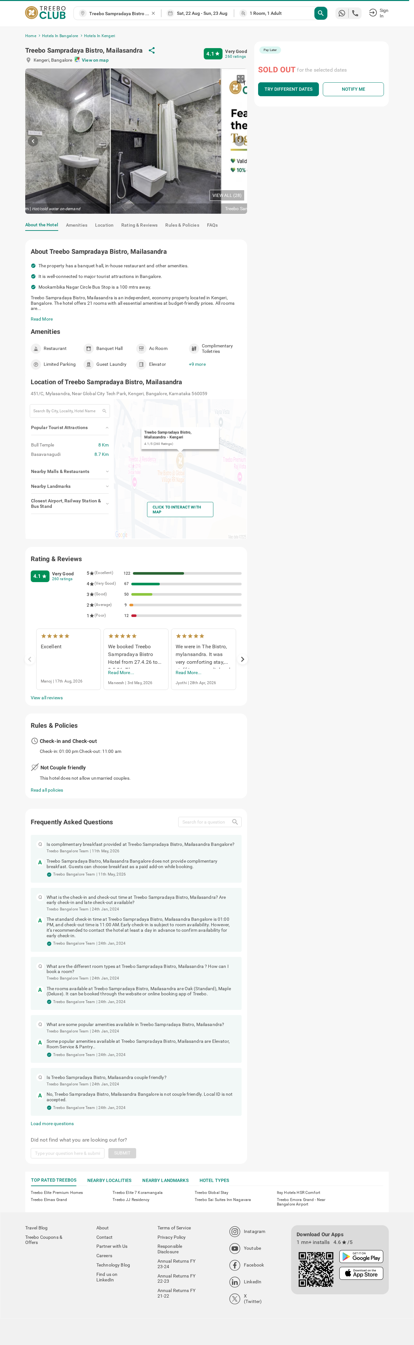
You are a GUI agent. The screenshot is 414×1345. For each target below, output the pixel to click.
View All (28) (227, 195)
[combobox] (120, 13)
